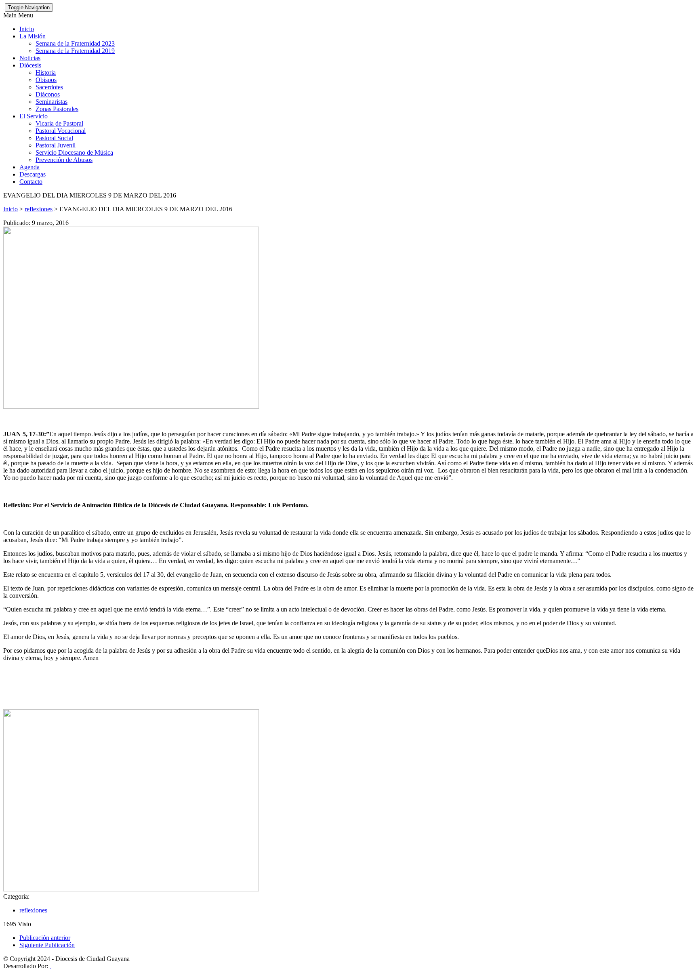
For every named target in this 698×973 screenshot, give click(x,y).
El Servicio (33, 116)
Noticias (29, 58)
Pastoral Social (54, 137)
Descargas (32, 174)
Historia (46, 72)
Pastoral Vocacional (61, 130)
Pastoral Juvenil (56, 145)
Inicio (26, 28)
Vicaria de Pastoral (59, 123)
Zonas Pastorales (57, 108)
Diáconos (48, 94)
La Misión (32, 36)
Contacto (30, 181)
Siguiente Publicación (47, 944)
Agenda (29, 167)
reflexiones (39, 209)
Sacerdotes (49, 87)
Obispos (46, 79)
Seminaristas (51, 101)
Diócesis (30, 65)
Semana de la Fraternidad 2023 (75, 43)
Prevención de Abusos (64, 159)
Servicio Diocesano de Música (74, 152)
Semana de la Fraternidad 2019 (75, 50)
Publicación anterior (44, 937)
